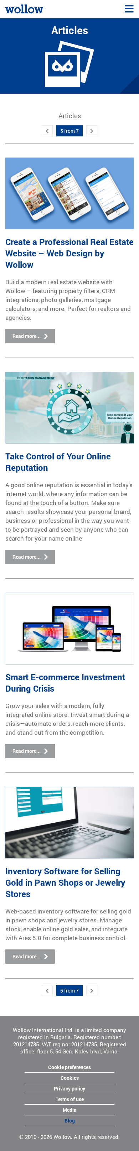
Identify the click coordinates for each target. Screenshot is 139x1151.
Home (12, 8)
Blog (70, 1120)
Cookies (70, 1077)
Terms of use (70, 1099)
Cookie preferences (69, 1067)
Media (70, 1109)
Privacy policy (69, 1088)
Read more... (26, 336)
